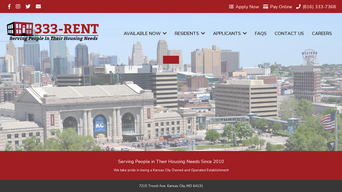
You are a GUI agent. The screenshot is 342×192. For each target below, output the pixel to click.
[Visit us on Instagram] (18, 6)
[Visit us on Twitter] (28, 6)
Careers (322, 33)
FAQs (261, 33)
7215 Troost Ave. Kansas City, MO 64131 (171, 186)
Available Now (142, 33)
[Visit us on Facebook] (9, 6)
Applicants (227, 33)
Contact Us (289, 33)
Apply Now (247, 6)
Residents (187, 33)
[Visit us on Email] (38, 6)
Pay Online (281, 6)
